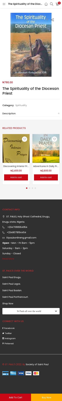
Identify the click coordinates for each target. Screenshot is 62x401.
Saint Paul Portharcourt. (15, 297)
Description (9, 113)
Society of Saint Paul (37, 364)
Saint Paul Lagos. (11, 283)
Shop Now (7, 303)
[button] (57, 4)
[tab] (31, 114)
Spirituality (21, 105)
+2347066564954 (16, 227)
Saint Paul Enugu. (11, 277)
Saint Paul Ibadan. (12, 290)
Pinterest (9, 343)
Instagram (10, 338)
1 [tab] (26, 188)
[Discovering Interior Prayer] (16, 148)
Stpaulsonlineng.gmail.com (21, 237)
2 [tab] (29, 188)
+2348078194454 (16, 232)
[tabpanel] (16, 159)
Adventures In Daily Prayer (46, 166)
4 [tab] (35, 188)
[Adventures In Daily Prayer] (45, 148)
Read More (8, 258)
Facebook (9, 328)
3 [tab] (32, 188)
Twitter (8, 333)
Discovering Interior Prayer (16, 166)
